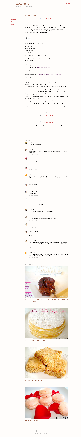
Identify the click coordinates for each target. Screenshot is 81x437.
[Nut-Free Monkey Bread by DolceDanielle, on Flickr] (46, 18)
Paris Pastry (23, 3)
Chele (30, 216)
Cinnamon (13, 21)
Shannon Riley (32, 191)
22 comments (30, 383)
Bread (12, 18)
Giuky (30, 167)
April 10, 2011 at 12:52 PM (33, 154)
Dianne (30, 209)
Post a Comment (29, 260)
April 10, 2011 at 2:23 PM (33, 171)
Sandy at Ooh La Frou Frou (35, 224)
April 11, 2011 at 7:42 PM (33, 227)
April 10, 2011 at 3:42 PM (33, 180)
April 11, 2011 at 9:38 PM (33, 237)
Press (26, 6)
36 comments (30, 343)
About (30, 6)
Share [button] (12, 13)
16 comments (30, 303)
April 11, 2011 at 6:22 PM (33, 220)
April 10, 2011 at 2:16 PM (33, 163)
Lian (30, 142)
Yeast (12, 24)
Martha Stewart (14, 23)
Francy (30, 198)
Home (17, 6)
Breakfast (13, 19)
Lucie (30, 149)
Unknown (31, 252)
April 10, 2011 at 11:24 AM (33, 146)
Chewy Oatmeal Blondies (35, 381)
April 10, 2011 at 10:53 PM (33, 205)
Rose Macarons (31, 421)
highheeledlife (32, 174)
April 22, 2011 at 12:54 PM (33, 257)
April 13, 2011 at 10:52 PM (33, 248)
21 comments (30, 423)
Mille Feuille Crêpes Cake (35, 341)
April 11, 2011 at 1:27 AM (33, 213)
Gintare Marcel (44, 433)
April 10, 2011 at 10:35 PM (33, 195)
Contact (22, 6)
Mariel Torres (32, 184)
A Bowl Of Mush (32, 231)
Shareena (31, 158)
